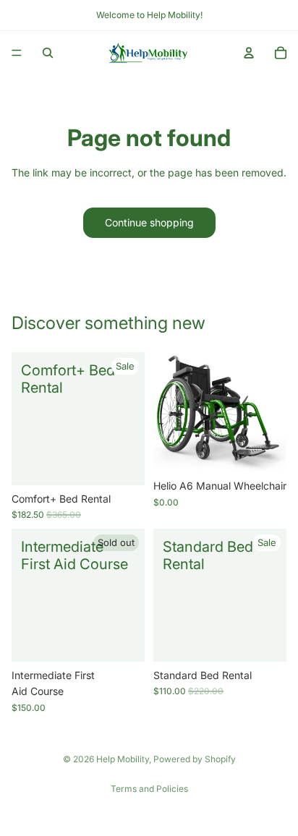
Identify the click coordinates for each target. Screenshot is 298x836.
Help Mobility (122, 759)
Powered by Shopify (194, 759)
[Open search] (48, 53)
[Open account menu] (249, 53)
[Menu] (16, 52)
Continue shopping (149, 222)
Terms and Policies (149, 788)
